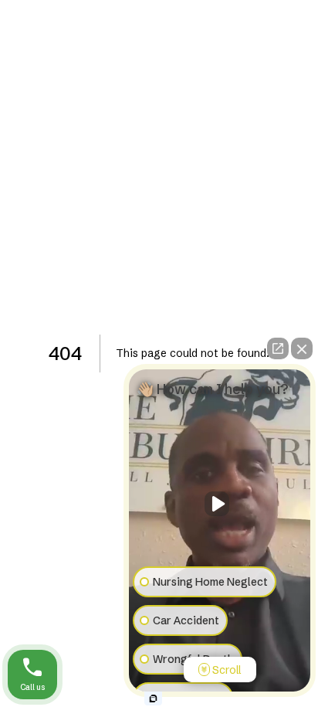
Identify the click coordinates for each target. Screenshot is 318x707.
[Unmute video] (220, 503)
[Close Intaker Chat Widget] (302, 348)
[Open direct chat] (278, 348)
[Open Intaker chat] (153, 698)
